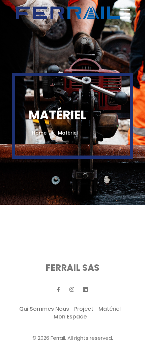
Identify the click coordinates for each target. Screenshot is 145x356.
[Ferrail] (67, 12)
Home (39, 132)
